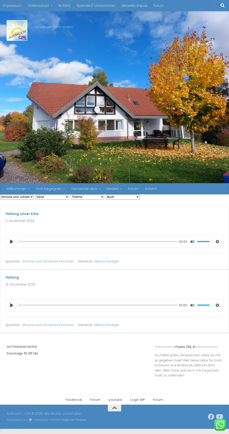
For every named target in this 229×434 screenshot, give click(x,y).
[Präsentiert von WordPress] (30, 420)
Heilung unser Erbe (22, 213)
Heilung (12, 277)
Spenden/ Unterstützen (96, 5)
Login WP (137, 399)
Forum (159, 5)
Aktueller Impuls (134, 5)
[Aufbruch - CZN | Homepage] (17, 30)
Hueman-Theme (74, 420)
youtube (115, 399)
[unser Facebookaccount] (211, 417)
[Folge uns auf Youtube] (219, 417)
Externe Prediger (106, 261)
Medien (113, 188)
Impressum (12, 5)
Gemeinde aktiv (84, 188)
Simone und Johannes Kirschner (48, 261)
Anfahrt (64, 5)
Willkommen (16, 188)
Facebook (74, 399)
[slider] (96, 241)
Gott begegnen (49, 188)
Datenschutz (38, 5)
